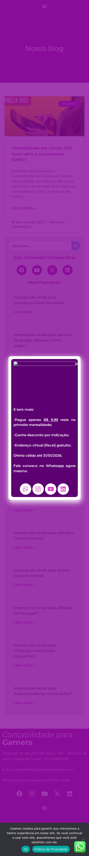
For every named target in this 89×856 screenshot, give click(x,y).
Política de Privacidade (51, 849)
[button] (76, 364)
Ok (26, 849)
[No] (83, 839)
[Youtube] (50, 489)
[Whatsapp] (25, 489)
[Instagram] (38, 489)
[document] (44, 428)
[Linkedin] (63, 489)
